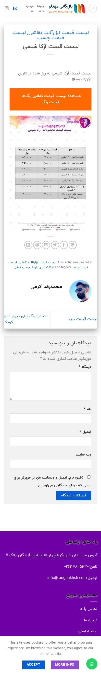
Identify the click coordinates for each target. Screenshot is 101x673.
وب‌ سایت (83, 454)
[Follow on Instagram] (7, 8)
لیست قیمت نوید (82, 319)
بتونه (35, 267)
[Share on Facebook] (64, 245)
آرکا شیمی (47, 267)
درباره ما (30, 8)
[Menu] (93, 8)
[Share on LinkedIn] (28, 245)
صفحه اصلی (87, 631)
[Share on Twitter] (55, 245)
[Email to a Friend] (46, 245)
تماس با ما (88, 609)
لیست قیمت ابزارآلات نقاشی (58, 32)
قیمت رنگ (50, 102)
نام (87, 409)
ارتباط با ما (41, 8)
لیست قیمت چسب (38, 35)
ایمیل (85, 431)
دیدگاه (85, 367)
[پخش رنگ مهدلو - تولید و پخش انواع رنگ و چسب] (66, 9)
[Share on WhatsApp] (73, 245)
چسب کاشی (21, 267)
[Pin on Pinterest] (37, 245)
